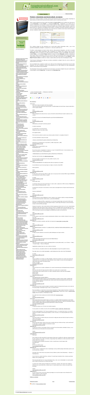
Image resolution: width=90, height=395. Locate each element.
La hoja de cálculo (19, 93)
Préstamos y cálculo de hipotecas (21, 97)
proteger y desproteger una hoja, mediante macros (50, 291)
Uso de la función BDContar (21, 207)
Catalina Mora (32, 333)
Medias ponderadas (19, 77)
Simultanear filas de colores (20, 198)
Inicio (53, 381)
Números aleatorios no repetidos (21, 119)
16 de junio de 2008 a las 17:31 (38, 218)
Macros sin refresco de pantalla (21, 250)
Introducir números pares (20, 232)
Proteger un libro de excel (20, 227)
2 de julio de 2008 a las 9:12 (37, 236)
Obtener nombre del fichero (20, 252)
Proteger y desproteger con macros (22, 244)
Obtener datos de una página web (22, 109)
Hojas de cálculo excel (23, 392)
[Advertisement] (52, 12)
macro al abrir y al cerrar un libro (62, 221)
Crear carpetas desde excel (20, 253)
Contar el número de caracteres (21, 256)
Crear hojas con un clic (20, 211)
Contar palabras (19, 231)
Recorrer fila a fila (19, 246)
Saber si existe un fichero (20, 176)
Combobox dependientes (20, 149)
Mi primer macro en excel (20, 251)
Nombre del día (18, 226)
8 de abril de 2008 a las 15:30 (37, 178)
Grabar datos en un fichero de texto (22, 212)
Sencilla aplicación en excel (21, 191)
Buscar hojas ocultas (19, 127)
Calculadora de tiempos (20, 90)
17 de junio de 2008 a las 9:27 (37, 225)
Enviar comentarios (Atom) (41, 383)
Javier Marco (32, 112)
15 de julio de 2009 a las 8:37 (37, 263)
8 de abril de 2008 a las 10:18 (37, 111)
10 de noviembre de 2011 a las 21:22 (38, 346)
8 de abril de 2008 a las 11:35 (37, 121)
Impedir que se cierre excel (20, 230)
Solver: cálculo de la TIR (20, 148)
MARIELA (31, 226)
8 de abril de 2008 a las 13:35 (37, 171)
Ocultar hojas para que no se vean (22, 224)
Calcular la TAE (18, 94)
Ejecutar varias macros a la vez (21, 116)
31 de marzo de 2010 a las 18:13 (38, 297)
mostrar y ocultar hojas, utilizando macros (62, 308)
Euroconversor (18, 156)
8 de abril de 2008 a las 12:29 (37, 143)
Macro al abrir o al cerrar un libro (21, 235)
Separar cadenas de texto (20, 254)
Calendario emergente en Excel (21, 71)
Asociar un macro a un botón (21, 147)
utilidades (39, 93)
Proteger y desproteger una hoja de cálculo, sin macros (46, 17)
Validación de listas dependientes (21, 175)
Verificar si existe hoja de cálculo (21, 245)
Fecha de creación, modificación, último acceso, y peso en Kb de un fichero (21, 121)
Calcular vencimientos (20, 80)
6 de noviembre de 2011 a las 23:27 (38, 332)
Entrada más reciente (34, 381)
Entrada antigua (72, 381)
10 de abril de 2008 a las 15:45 (37, 213)
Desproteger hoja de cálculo (21, 255)
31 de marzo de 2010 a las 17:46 (38, 283)
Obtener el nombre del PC (20, 130)
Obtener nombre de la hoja (20, 249)
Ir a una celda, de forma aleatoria (21, 236)
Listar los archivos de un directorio (22, 157)
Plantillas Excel (18, 69)
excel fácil (35, 93)
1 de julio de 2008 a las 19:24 (37, 230)
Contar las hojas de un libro (20, 225)
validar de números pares (48, 156)
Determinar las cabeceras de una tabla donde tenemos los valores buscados (21, 61)
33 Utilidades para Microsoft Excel (22, 70)
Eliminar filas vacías (19, 210)
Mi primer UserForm (19, 217)
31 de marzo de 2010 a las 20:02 (38, 303)
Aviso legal (30, 392)
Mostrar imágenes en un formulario (22, 76)
